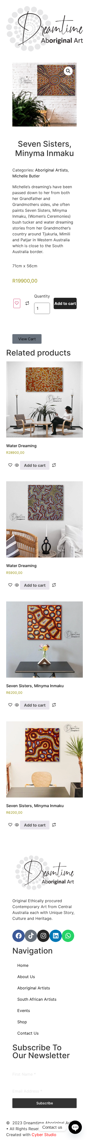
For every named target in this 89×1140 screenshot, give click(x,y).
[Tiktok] (31, 936)
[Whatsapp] (68, 936)
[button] (68, 71)
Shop (22, 1021)
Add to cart (65, 303)
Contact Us (28, 1033)
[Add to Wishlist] (16, 303)
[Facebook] (18, 936)
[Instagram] (43, 936)
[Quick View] (17, 465)
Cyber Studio (44, 1134)
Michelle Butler (26, 175)
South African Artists (36, 999)
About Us (26, 976)
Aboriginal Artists (51, 170)
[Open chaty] (75, 1127)
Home (22, 965)
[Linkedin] (55, 936)
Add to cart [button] (34, 465)
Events (23, 1010)
